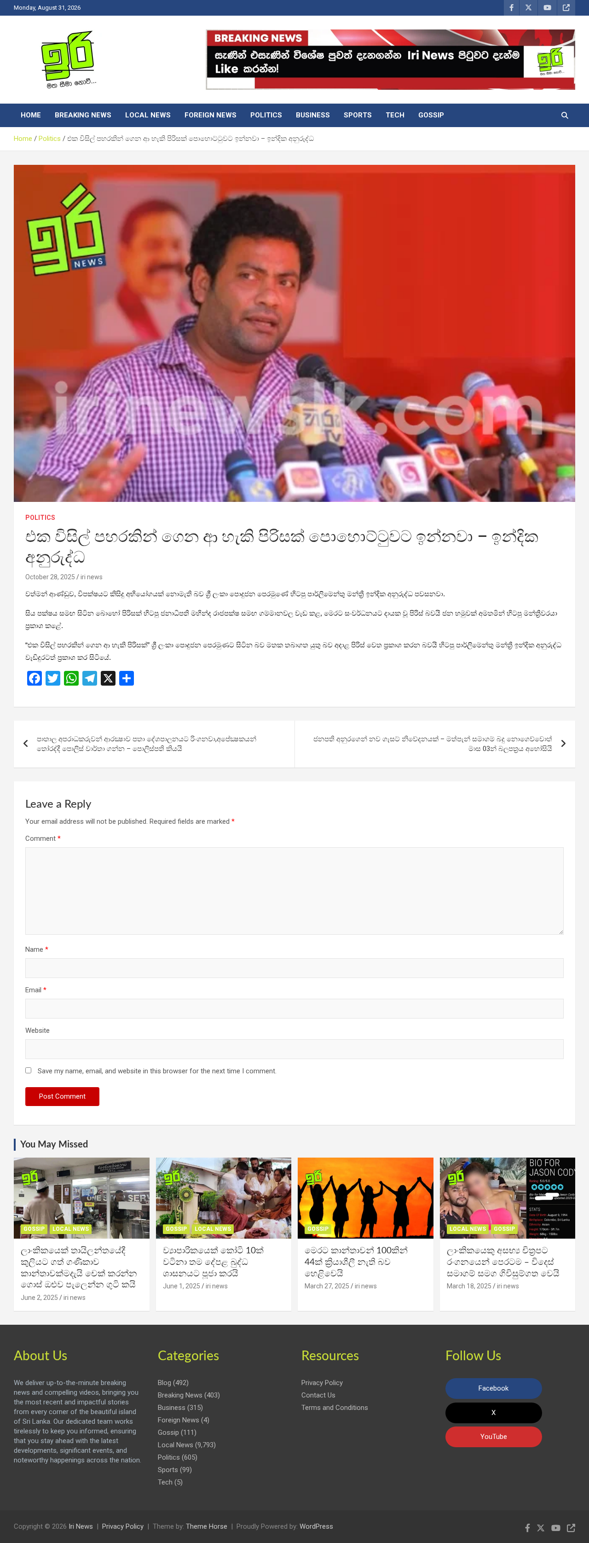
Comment (43, 838)
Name (36, 949)
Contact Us (318, 1395)
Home (31, 115)
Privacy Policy (322, 1383)
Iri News (81, 1526)
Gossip (431, 115)
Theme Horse (206, 1526)
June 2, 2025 (39, 1297)
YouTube (493, 1436)
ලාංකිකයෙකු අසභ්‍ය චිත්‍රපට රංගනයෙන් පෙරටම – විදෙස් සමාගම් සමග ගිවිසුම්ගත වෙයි (503, 1262)
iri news (92, 577)
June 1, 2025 (181, 1286)
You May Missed (54, 1144)
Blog (164, 1383)
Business (313, 115)
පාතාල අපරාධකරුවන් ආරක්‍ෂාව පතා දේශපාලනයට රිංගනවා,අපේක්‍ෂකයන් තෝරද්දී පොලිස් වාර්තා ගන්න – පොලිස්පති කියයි (146, 744)
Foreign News (211, 115)
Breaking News (83, 115)
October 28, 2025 (50, 577)
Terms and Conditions (334, 1407)
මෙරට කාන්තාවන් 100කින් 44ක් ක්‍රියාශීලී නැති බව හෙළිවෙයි (356, 1262)
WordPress (316, 1526)
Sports (358, 115)
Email (35, 990)
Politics (266, 115)
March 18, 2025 (469, 1286)
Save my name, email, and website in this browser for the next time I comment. (157, 1071)
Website (37, 1030)
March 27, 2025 (327, 1286)
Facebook (493, 1388)
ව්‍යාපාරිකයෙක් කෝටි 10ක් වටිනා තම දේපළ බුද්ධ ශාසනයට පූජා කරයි (213, 1262)
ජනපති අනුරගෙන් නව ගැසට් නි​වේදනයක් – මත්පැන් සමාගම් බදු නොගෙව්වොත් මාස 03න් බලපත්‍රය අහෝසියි (432, 744)
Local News (148, 115)
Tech (395, 115)
